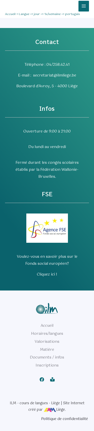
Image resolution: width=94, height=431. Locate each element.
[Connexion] (52, 379)
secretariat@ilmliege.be (54, 75)
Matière (47, 349)
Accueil (47, 325)
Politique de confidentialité (64, 419)
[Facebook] (42, 379)
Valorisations (47, 341)
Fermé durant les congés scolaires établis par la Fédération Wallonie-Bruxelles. (47, 170)
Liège (60, 410)
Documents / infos (47, 357)
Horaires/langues (47, 333)
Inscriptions (47, 365)
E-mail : (25, 75)
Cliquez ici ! (47, 274)
